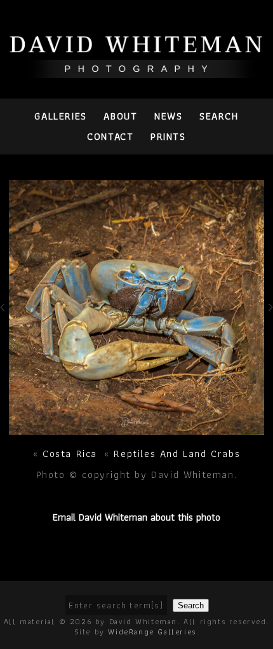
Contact (110, 136)
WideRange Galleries (152, 631)
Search (219, 116)
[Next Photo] (136, 428)
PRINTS (168, 136)
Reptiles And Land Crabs (177, 453)
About (120, 116)
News (168, 116)
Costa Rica (70, 453)
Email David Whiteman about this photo (136, 517)
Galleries (60, 116)
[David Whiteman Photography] (136, 71)
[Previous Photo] (4, 320)
